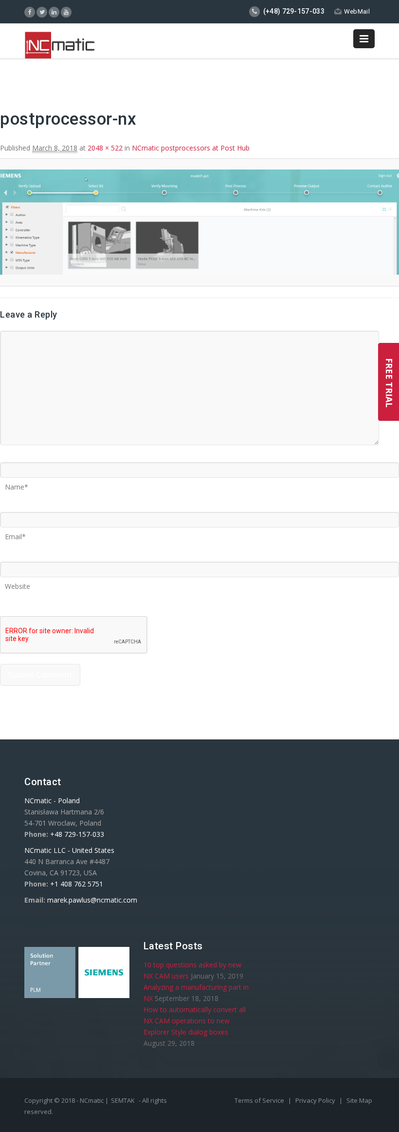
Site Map (359, 1100)
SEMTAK (123, 1100)
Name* (16, 483)
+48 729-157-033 (77, 834)
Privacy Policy (316, 1100)
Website (17, 583)
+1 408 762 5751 (76, 883)
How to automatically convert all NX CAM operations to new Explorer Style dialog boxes (195, 1021)
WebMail (357, 11)
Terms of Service (260, 1100)
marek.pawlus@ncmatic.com (92, 900)
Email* (15, 533)
